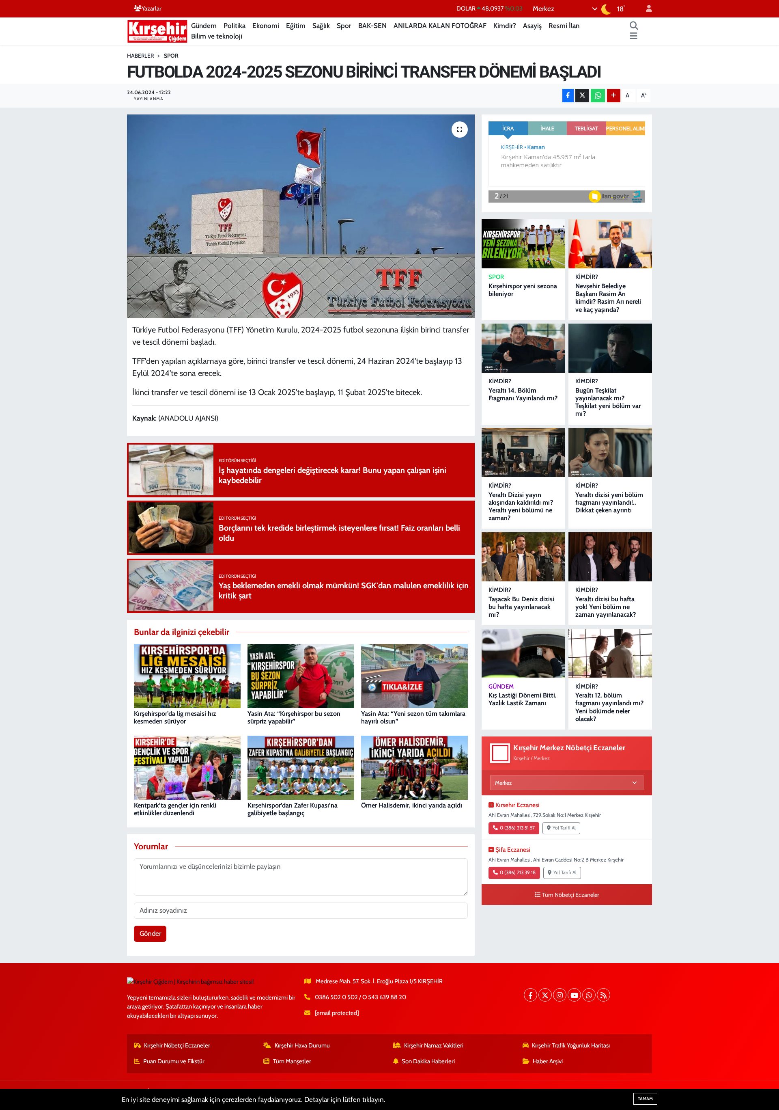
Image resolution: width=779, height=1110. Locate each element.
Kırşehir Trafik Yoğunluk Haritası (571, 1045)
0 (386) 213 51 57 (517, 828)
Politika (234, 26)
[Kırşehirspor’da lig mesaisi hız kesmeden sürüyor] (187, 675)
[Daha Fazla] (613, 95)
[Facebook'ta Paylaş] (568, 95)
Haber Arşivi (548, 1061)
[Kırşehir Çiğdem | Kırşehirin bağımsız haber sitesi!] (157, 30)
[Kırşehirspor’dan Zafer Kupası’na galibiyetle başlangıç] (300, 767)
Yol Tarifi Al (564, 828)
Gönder (150, 933)
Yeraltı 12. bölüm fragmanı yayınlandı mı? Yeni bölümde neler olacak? (609, 707)
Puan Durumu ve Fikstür (173, 1061)
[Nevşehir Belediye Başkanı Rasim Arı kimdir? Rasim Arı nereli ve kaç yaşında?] (610, 243)
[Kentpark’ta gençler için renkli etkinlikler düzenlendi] (187, 767)
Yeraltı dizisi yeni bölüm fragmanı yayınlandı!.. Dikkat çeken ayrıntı (609, 502)
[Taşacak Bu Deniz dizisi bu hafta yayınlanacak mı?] (523, 556)
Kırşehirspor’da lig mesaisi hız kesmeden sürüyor (175, 717)
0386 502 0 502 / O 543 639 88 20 (360, 997)
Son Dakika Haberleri (428, 1061)
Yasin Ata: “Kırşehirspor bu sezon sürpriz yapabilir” (293, 717)
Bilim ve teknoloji (216, 36)
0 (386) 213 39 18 (518, 872)
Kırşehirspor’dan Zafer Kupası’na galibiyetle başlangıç (292, 809)
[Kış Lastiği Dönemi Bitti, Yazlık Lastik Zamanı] (523, 653)
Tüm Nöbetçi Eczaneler (570, 894)
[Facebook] (530, 995)
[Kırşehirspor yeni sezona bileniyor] (523, 243)
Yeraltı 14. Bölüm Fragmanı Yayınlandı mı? (522, 394)
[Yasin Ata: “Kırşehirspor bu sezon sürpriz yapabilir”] (300, 675)
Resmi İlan (564, 26)
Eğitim (296, 26)
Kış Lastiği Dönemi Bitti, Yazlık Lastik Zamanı (522, 699)
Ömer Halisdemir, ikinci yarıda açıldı (411, 805)
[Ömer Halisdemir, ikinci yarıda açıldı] (414, 767)
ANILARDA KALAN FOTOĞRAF (440, 26)
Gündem (204, 26)
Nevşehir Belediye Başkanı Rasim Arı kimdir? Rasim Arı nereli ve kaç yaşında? (608, 297)
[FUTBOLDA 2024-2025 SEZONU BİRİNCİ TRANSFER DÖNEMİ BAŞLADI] (301, 216)
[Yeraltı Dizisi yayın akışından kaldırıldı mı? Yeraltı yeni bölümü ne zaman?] (523, 452)
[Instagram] (559, 995)
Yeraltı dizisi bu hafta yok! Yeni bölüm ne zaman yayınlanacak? (605, 606)
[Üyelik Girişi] (645, 8)
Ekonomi (265, 26)
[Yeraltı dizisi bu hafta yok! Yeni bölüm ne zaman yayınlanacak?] (610, 556)
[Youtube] (574, 995)
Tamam (645, 1098)
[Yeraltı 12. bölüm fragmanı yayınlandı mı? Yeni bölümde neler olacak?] (610, 653)
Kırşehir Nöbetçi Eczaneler (177, 1045)
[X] (545, 995)
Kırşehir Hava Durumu (302, 1045)
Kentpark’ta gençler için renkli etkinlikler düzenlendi (175, 809)
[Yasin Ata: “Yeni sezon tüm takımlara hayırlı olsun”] (414, 675)
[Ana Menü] (633, 36)
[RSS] (603, 995)
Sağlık (321, 26)
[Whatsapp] (589, 995)
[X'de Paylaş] (582, 95)
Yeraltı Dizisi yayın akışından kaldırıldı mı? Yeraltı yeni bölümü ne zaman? (520, 506)
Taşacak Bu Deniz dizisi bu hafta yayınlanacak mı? (521, 606)
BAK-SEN (372, 26)
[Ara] (634, 26)
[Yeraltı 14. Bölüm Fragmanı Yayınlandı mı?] (523, 348)
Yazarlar (151, 8)
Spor (344, 26)
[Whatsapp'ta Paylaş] (598, 95)
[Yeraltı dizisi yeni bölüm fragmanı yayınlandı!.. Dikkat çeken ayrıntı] (610, 452)
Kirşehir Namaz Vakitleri (433, 1045)
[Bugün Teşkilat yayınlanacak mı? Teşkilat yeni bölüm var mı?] (610, 348)
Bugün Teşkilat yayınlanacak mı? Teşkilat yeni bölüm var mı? (608, 402)
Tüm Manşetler (292, 1061)
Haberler (140, 55)
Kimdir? (504, 26)
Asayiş (532, 26)
